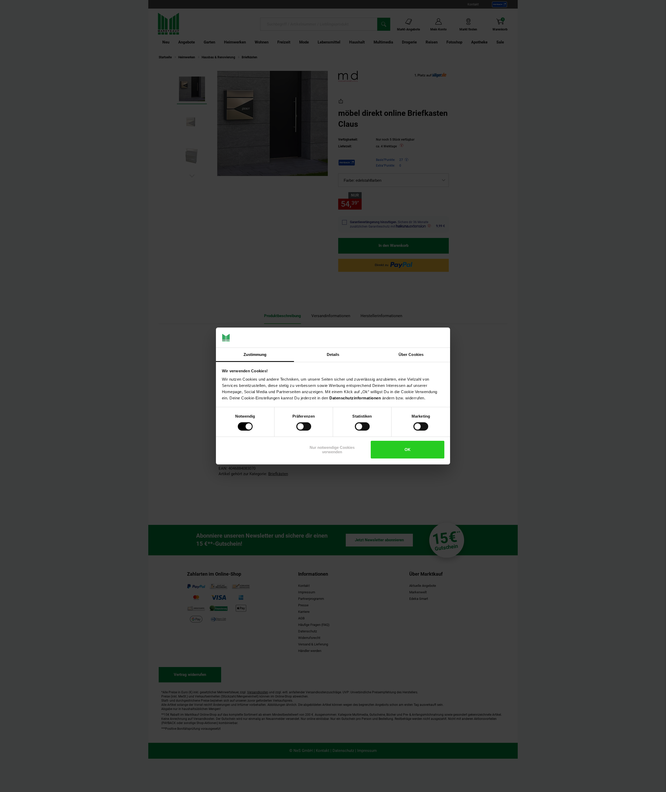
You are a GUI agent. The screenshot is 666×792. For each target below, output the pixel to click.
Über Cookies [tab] (411, 354)
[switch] (303, 426)
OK (408, 449)
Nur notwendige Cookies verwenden (332, 449)
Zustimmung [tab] (255, 354)
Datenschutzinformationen (355, 398)
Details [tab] (333, 354)
